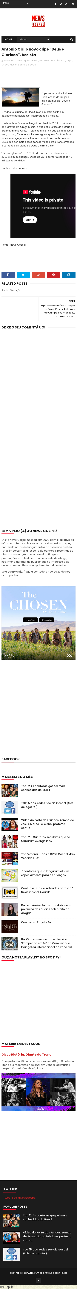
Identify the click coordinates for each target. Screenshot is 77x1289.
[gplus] (67, 4)
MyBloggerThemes (56, 1272)
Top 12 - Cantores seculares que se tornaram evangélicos (45, 839)
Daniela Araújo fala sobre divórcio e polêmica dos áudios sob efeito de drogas (45, 909)
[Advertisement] (38, 713)
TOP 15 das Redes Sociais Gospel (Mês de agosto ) (45, 1251)
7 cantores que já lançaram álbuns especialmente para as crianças (45, 873)
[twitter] (60, 4)
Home (8, 39)
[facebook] (55, 4)
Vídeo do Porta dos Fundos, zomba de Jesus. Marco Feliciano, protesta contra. (47, 824)
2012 (63, 60)
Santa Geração (27, 64)
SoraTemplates (33, 1272)
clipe (69, 60)
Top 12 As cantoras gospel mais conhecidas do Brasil (43, 788)
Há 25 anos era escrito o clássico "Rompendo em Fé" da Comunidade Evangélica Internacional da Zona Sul (46, 943)
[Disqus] (38, 381)
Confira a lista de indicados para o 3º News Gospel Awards (47, 890)
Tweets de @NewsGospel (19, 1198)
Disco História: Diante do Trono (26, 1054)
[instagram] (73, 4)
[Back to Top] (38, 1280)
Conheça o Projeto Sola (37, 922)
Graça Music (9, 64)
